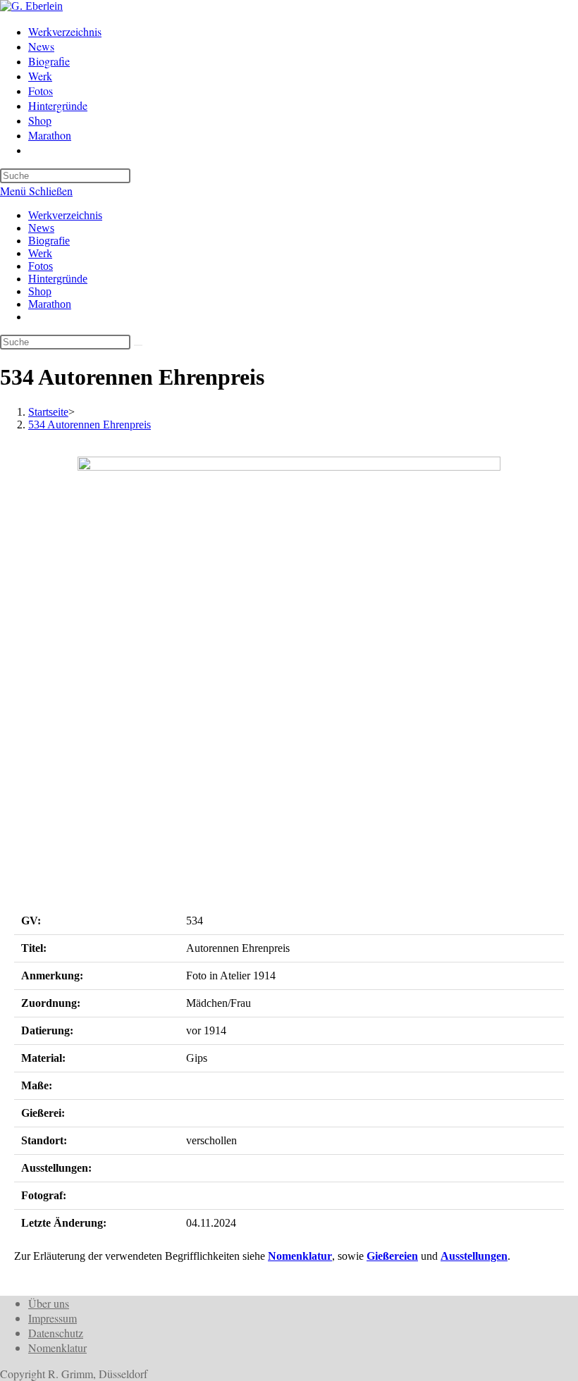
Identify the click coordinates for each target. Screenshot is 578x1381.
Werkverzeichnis (65, 215)
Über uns (48, 1303)
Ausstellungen (474, 1256)
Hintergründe (57, 279)
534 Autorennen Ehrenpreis (89, 425)
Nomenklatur (300, 1256)
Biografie (49, 241)
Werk (40, 253)
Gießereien (392, 1256)
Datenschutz (55, 1332)
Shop (39, 291)
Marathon (49, 304)
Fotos (40, 266)
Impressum (52, 1318)
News (41, 228)
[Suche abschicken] (138, 345)
